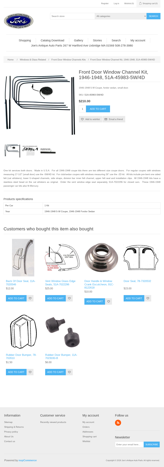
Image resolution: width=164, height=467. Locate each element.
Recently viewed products (53, 422)
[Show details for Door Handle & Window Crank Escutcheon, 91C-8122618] (101, 257)
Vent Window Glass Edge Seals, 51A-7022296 (60, 283)
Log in (116, 3)
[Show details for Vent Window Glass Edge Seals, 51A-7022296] (62, 257)
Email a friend (116, 119)
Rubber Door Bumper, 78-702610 (21, 356)
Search (153, 16)
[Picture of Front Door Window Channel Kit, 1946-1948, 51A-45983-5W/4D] (12, 151)
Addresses (87, 431)
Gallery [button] (78, 40)
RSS (118, 423)
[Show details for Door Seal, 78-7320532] (141, 257)
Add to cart (98, 109)
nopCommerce (28, 460)
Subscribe (151, 444)
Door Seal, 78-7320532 (137, 281)
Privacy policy (11, 431)
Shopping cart (89, 436)
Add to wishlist (92, 119)
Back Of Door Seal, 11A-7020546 (20, 283)
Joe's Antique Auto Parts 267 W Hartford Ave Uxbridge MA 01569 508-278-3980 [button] (82, 45)
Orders (86, 427)
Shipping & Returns (14, 427)
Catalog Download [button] (52, 40)
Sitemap (8, 422)
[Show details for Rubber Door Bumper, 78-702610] (23, 331)
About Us (8, 436)
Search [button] (116, 40)
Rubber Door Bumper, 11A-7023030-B (61, 356)
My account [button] (138, 40)
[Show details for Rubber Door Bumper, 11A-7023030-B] (62, 331)
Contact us (9, 441)
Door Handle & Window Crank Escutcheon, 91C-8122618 (99, 284)
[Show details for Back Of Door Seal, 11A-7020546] (23, 257)
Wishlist (86, 441)
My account (88, 422)
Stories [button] (97, 40)
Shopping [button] (25, 40)
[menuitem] (25, 40)
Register (105, 3)
